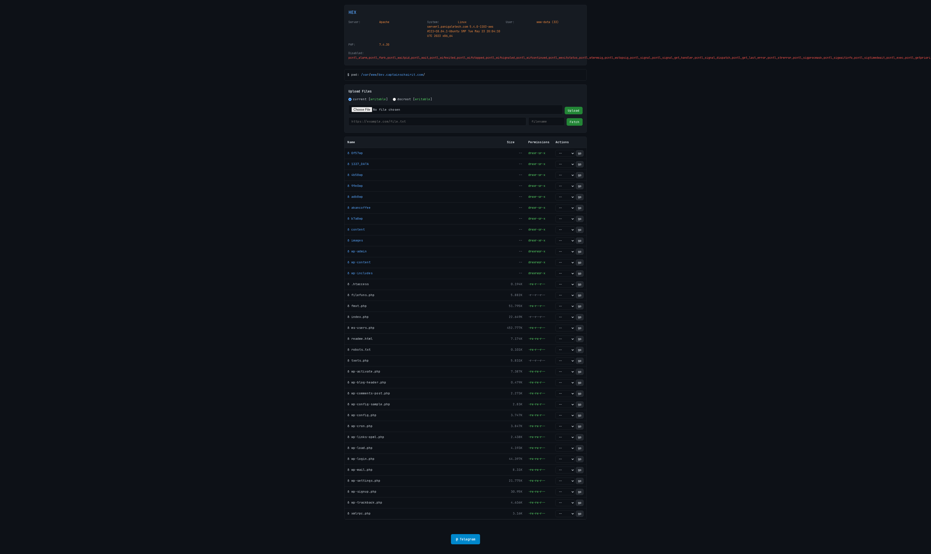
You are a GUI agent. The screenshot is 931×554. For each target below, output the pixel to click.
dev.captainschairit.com (400, 75)
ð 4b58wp (355, 175)
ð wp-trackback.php (364, 502)
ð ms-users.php (361, 328)
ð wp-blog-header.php (366, 382)
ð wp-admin (357, 251)
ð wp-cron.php (360, 426)
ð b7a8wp (355, 218)
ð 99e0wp (355, 186)
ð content (356, 229)
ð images (355, 240)
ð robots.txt (359, 349)
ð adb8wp (355, 197)
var (366, 75)
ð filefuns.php (361, 295)
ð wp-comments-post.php (368, 393)
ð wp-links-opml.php (365, 437)
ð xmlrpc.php (359, 513)
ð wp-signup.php (362, 491)
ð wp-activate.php (363, 371)
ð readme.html (360, 339)
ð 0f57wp (355, 153)
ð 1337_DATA (358, 164)
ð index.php (358, 317)
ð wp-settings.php (363, 481)
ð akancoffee (359, 208)
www (374, 75)
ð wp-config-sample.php (368, 404)
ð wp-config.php (362, 415)
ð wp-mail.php (360, 470)
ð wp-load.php (360, 448)
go (579, 153)
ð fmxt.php (357, 306)
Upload (573, 110)
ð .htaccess (358, 284)
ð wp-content (359, 262)
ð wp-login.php (361, 459)
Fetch (574, 122)
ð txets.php (358, 360)
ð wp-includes (360, 273)
